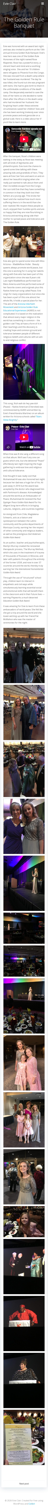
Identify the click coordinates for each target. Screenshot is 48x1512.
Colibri (32, 1503)
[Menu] (42, 3)
